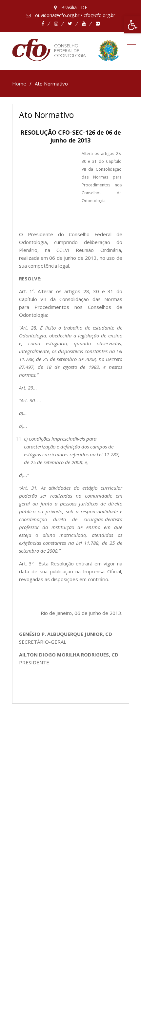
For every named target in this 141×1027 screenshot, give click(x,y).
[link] (132, 24)
